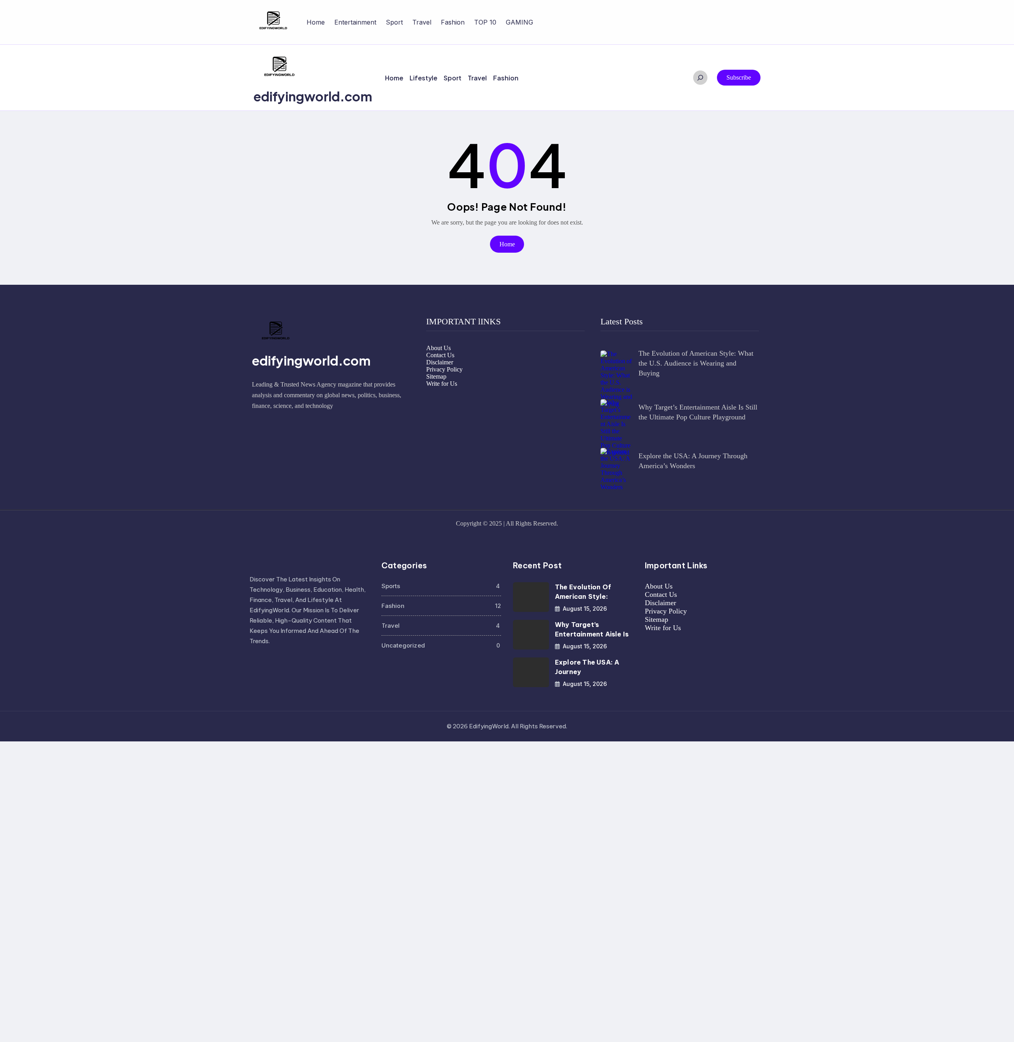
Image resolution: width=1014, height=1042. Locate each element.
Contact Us (440, 355)
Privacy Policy (444, 369)
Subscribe (738, 77)
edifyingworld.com (313, 96)
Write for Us (441, 383)
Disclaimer (439, 362)
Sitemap (436, 376)
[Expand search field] (700, 77)
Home (316, 22)
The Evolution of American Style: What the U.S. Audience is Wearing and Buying (696, 363)
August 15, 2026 (585, 608)
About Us (438, 348)
